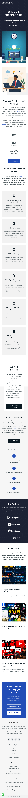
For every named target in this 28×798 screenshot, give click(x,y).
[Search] (23, 2)
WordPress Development (14, 770)
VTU (10, 315)
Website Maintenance (14, 772)
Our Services (14, 752)
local (12, 289)
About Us (14, 750)
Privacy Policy (14, 755)
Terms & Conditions (14, 757)
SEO (9, 263)
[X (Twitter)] (12, 739)
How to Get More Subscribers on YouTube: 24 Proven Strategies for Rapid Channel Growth (13, 665)
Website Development (14, 768)
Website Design (14, 766)
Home (14, 748)
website (18, 111)
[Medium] (19, 739)
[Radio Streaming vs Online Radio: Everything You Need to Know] (14, 575)
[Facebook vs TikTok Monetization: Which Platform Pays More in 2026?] (14, 612)
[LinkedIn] (15, 739)
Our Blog (14, 754)
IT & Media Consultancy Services (14, 773)
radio (15, 428)
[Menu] (25, 2)
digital (20, 176)
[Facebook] (9, 739)
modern (4, 124)
